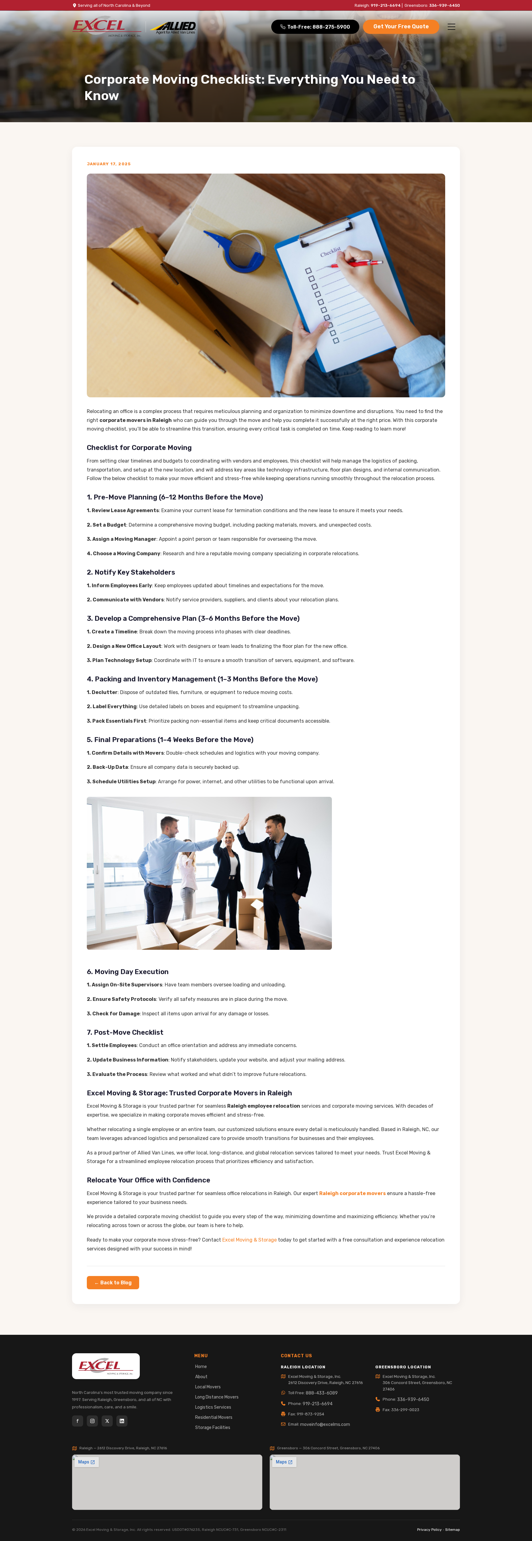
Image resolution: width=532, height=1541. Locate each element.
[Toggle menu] (451, 27)
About (201, 1376)
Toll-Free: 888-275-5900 (318, 27)
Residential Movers (213, 1417)
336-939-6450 (444, 5)
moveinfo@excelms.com (325, 1424)
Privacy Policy (429, 1529)
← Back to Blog (113, 1283)
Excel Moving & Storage (249, 1240)
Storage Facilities (212, 1427)
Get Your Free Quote (401, 26)
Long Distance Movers (217, 1397)
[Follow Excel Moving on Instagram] (92, 1421)
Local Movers (208, 1387)
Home (201, 1366)
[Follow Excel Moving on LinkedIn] (121, 1421)
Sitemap (452, 1529)
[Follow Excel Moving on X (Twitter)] (107, 1421)
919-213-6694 (386, 5)
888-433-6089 (322, 1393)
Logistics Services (213, 1407)
